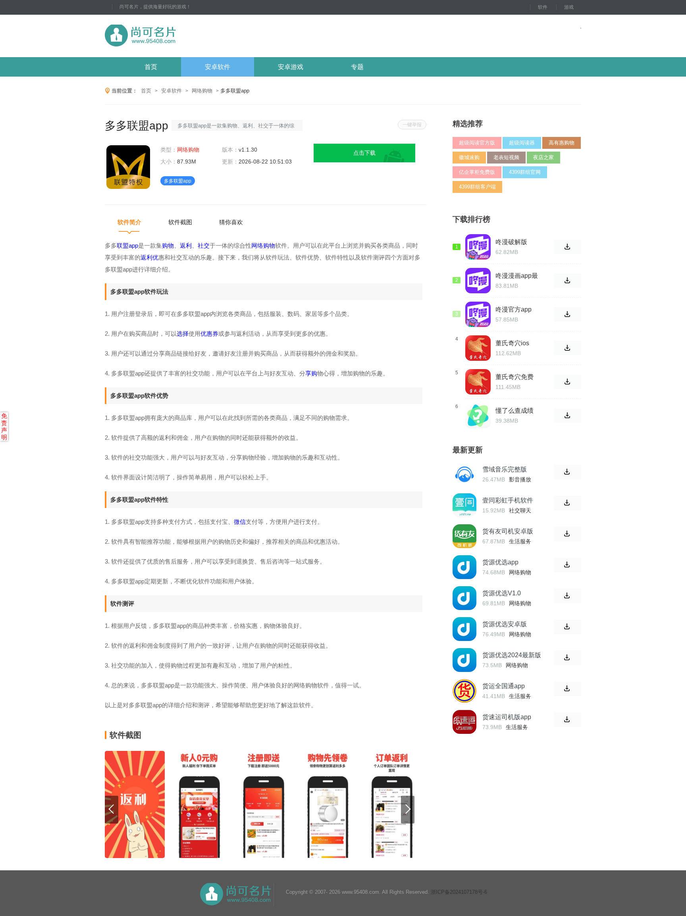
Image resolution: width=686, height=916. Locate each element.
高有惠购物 (561, 143)
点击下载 (364, 153)
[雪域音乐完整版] (464, 474)
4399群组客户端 (477, 187)
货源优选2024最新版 (511, 655)
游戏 (569, 7)
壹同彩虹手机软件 (507, 500)
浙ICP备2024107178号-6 (459, 892)
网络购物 (202, 91)
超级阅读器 (522, 143)
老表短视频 (506, 157)
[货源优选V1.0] (464, 598)
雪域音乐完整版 (504, 469)
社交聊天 (520, 510)
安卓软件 (217, 67)
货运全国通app (503, 686)
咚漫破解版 (511, 242)
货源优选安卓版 (504, 624)
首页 (151, 67)
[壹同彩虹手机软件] (464, 505)
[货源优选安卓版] (464, 629)
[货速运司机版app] (464, 722)
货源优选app (500, 562)
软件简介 (129, 222)
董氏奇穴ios (512, 343)
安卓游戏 (290, 67)
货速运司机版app (506, 717)
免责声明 (4, 426)
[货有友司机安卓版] (464, 536)
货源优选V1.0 (501, 593)
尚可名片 (184, 36)
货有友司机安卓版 (507, 531)
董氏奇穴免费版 (514, 377)
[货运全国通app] (464, 691)
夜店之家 (543, 157)
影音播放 (520, 479)
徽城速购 (469, 157)
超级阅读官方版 (477, 143)
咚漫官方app (513, 309)
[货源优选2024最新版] (464, 660)
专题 (357, 67)
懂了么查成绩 (514, 410)
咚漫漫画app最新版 (516, 275)
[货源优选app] (464, 567)
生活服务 (520, 541)
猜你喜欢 (231, 222)
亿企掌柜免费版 (477, 172)
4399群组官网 (525, 172)
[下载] (567, 472)
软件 (542, 7)
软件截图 (180, 222)
